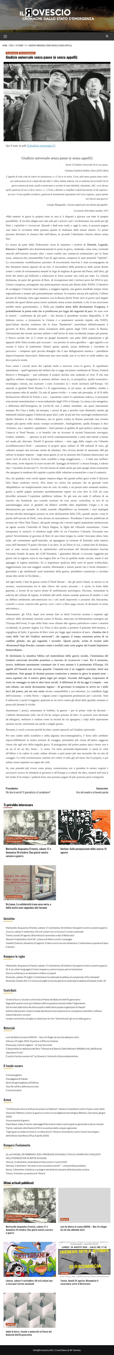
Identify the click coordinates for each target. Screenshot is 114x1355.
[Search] (107, 36)
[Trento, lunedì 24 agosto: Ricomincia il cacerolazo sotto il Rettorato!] (84, 1259)
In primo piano (12, 53)
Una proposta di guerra (17, 1120)
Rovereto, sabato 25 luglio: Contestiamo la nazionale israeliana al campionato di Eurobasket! (53, 977)
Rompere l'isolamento (17, 1145)
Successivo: (92, 790)
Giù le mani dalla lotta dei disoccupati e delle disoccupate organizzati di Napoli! (46, 1007)
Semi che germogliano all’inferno (22, 1082)
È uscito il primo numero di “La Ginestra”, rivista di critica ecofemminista (42, 1056)
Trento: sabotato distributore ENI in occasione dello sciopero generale (41, 1127)
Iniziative (18, 838)
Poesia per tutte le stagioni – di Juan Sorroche (29, 1044)
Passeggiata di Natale (17, 1078)
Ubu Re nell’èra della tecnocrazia (22, 1086)
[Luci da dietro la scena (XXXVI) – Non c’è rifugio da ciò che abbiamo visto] (84, 1205)
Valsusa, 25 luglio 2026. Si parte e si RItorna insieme (32, 1041)
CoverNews (61, 1350)
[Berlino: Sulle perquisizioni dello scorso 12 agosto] (84, 827)
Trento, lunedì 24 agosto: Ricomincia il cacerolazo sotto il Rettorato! (40, 935)
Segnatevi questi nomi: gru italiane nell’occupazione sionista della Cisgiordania (45, 1003)
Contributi (10, 990)
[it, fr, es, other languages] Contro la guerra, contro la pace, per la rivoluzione (44, 969)
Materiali (9, 1028)
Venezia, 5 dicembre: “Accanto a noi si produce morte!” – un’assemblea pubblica (46, 1165)
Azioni (7, 1099)
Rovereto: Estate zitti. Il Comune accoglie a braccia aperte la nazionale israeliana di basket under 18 (56, 980)
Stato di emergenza (27, 53)
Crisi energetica (14, 1074)
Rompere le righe (31, 838)
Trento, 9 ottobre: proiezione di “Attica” (26, 1173)
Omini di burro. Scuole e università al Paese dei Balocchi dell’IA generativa (43, 999)
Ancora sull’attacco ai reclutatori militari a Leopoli (31, 973)
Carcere (10, 838)
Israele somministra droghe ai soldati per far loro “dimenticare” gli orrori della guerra (48, 1018)
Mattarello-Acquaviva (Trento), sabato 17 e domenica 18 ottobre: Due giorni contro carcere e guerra (28, 852)
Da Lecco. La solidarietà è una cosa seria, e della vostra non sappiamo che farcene (28, 906)
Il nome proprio (14, 1090)
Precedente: (28, 790)
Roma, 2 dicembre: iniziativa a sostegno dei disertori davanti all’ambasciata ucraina (47, 1169)
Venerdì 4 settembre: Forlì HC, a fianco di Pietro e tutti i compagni (39, 939)
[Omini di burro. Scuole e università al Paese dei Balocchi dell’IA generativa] (30, 1310)
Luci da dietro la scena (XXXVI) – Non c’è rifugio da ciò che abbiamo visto (42, 1037)
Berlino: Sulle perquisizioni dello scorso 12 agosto (83, 850)
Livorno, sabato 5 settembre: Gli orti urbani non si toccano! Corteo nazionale (44, 931)
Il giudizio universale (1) (41, 145)
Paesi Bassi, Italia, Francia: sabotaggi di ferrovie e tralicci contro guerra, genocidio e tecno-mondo (55, 1124)
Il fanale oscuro (13, 1066)
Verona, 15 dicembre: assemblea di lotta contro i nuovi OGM (36, 1161)
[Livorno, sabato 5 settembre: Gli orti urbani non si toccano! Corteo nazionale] (30, 1259)
